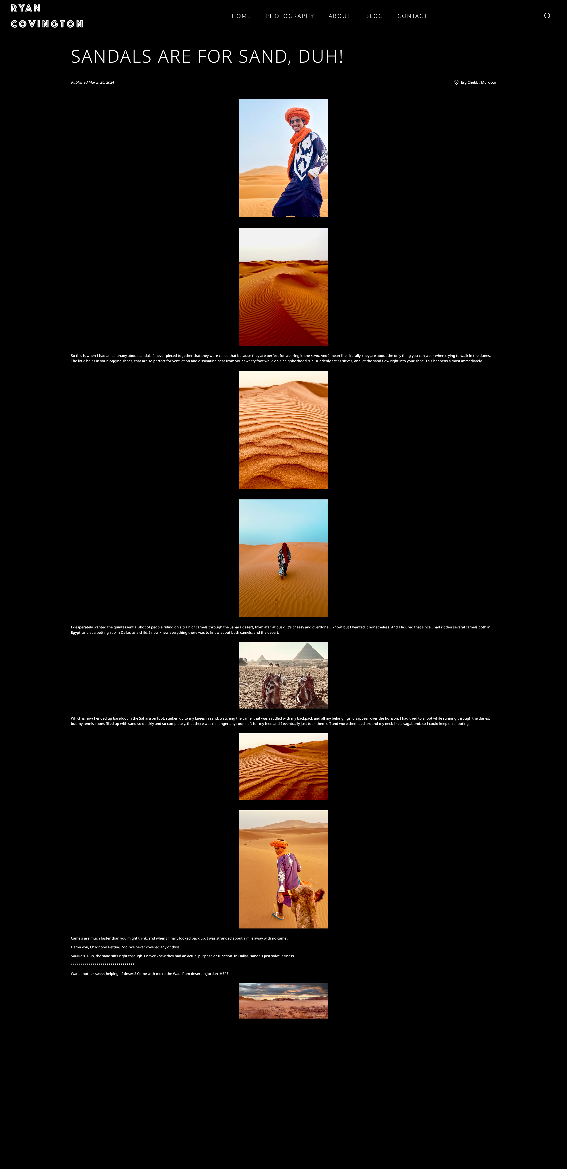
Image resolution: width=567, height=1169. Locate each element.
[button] (65, 16)
